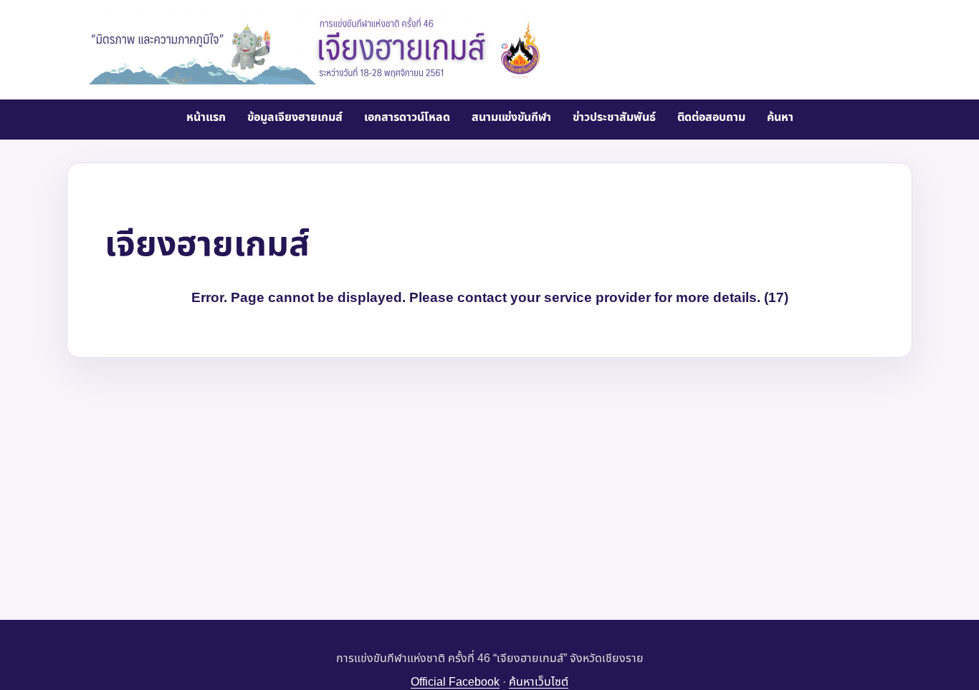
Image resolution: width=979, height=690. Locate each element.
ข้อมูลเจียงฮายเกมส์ (295, 117)
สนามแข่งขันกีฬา (511, 117)
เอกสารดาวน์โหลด (407, 117)
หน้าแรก (206, 117)
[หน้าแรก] (316, 48)
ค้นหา (780, 117)
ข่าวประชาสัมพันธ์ (614, 117)
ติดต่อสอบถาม (711, 117)
